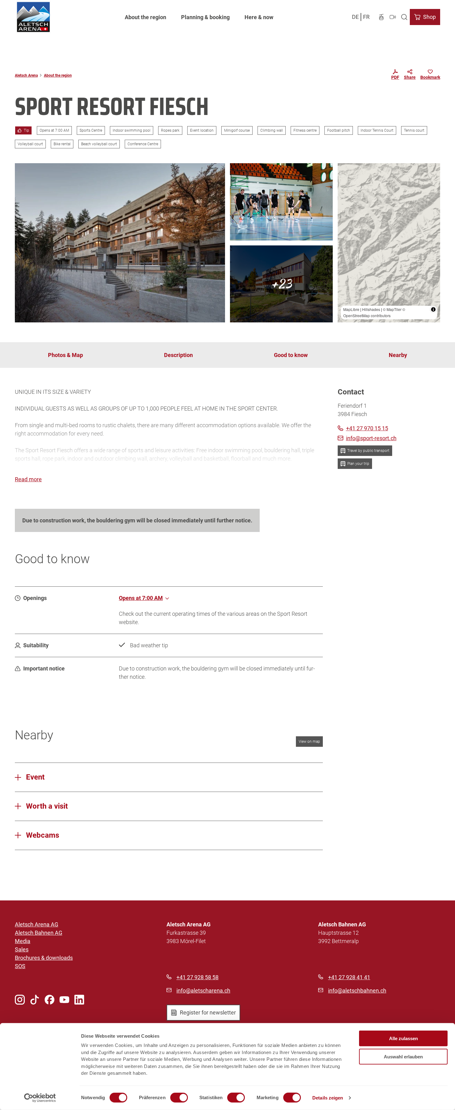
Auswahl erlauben (403, 1056)
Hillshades (371, 309)
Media (22, 941)
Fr (366, 17)
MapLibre (351, 309)
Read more (28, 479)
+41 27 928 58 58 (197, 977)
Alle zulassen (403, 1038)
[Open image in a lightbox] (120, 242)
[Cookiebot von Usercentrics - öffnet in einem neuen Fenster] (40, 1098)
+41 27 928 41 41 (349, 977)
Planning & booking (205, 17)
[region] (389, 242)
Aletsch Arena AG (36, 924)
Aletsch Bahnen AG (38, 932)
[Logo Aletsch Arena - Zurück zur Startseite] (33, 17)
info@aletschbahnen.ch (357, 990)
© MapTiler (392, 309)
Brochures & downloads (44, 958)
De (355, 17)
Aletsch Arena (26, 75)
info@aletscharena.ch (203, 990)
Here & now (259, 17)
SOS (20, 966)
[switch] (179, 1098)
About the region (145, 17)
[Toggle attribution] (433, 309)
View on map (309, 741)
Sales (21, 949)
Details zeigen (327, 1097)
